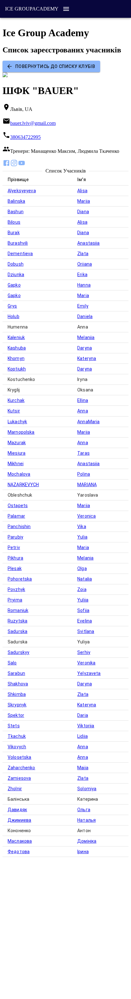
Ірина (83, 851)
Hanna (84, 285)
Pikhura (15, 558)
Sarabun (16, 673)
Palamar (16, 516)
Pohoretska (20, 578)
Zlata (82, 253)
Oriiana (84, 264)
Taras (83, 453)
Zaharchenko (21, 767)
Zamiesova (19, 778)
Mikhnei (16, 463)
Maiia (82, 767)
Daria (82, 715)
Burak (14, 232)
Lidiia (82, 736)
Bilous (14, 222)
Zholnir (15, 788)
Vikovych (17, 746)
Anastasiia (88, 243)
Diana (83, 211)
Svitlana (85, 631)
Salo (12, 662)
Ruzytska (17, 620)
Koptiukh (17, 368)
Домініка (86, 841)
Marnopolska (21, 432)
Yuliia (82, 599)
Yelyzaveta (89, 673)
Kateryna (86, 358)
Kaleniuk (16, 337)
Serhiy (83, 652)
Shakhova (18, 683)
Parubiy (15, 537)
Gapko (14, 285)
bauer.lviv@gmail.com (33, 123)
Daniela (85, 316)
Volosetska (19, 757)
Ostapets (18, 505)
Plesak (15, 568)
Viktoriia (85, 725)
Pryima (15, 599)
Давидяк (17, 809)
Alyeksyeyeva (22, 190)
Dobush (16, 264)
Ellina (82, 400)
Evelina (84, 620)
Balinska (16, 201)
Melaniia (85, 337)
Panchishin (19, 526)
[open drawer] (66, 9)
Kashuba (17, 347)
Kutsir (14, 410)
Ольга (83, 809)
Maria (83, 295)
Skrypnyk (17, 704)
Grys (12, 306)
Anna (82, 410)
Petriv (14, 547)
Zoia (81, 589)
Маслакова (20, 841)
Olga (82, 568)
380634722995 (25, 137)
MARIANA (87, 484)
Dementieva (20, 253)
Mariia (83, 201)
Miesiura (16, 453)
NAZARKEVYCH (23, 484)
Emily (82, 306)
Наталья (86, 820)
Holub (13, 316)
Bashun (16, 211)
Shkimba (17, 694)
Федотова (19, 851)
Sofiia (83, 610)
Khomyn (16, 358)
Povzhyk (16, 589)
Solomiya (86, 788)
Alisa (82, 190)
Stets (14, 725)
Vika (81, 526)
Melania (85, 558)
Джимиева (19, 820)
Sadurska (17, 631)
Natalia (84, 578)
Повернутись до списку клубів (55, 66)
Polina (83, 474)
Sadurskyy (18, 652)
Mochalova (19, 474)
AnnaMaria (88, 421)
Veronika (86, 662)
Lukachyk (17, 421)
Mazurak (17, 442)
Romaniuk (18, 610)
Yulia (82, 537)
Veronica (86, 516)
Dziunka (16, 274)
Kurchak (16, 400)
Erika (82, 274)
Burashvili (18, 243)
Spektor (16, 715)
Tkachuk (17, 736)
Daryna (84, 347)
